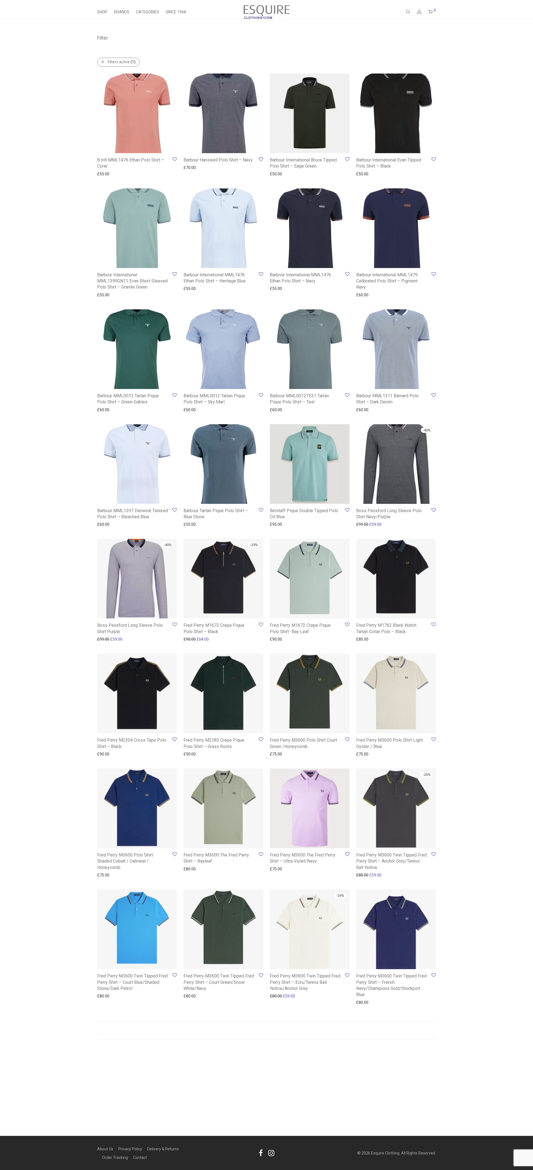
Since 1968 (176, 12)
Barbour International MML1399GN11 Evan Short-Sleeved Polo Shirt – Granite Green (132, 281)
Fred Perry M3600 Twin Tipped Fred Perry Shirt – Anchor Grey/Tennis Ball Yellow (391, 861)
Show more (104, 173)
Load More (266, 1030)
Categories (147, 12)
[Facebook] (261, 1153)
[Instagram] (271, 1153)
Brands (121, 12)
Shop (102, 12)
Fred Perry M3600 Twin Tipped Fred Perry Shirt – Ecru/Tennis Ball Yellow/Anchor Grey (305, 982)
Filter (102, 38)
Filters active (121, 62)
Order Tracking (115, 1157)
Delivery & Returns (163, 1149)
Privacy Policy (130, 1149)
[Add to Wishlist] (174, 159)
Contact (140, 1157)
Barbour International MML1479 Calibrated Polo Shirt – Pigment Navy (387, 281)
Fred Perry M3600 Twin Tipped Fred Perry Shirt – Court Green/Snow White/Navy (218, 982)
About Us (105, 1149)
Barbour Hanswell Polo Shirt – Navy (218, 160)
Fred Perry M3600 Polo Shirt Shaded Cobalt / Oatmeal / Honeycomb (125, 861)
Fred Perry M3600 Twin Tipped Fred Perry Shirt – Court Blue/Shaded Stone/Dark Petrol (132, 982)
